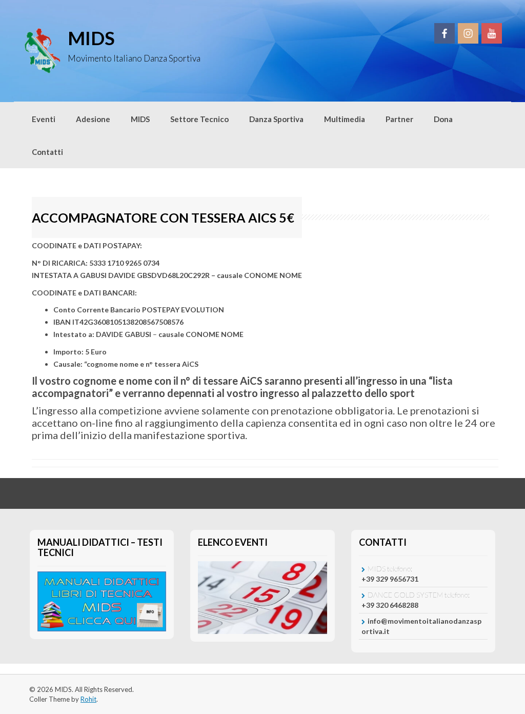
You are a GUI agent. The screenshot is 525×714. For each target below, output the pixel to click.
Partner (399, 119)
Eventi (43, 119)
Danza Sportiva (276, 119)
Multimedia (344, 119)
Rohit (88, 699)
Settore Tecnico (199, 119)
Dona (443, 119)
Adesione (93, 119)
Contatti (47, 151)
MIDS (91, 38)
